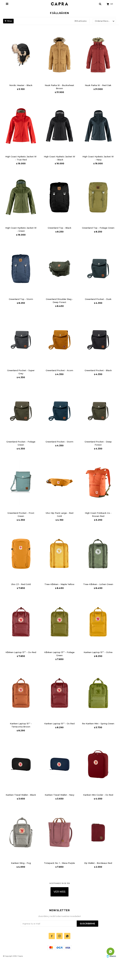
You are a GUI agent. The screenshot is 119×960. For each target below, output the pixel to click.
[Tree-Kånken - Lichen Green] (98, 553)
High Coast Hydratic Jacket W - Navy (98, 158)
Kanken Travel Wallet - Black (21, 795)
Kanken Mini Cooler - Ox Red (98, 795)
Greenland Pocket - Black (98, 370)
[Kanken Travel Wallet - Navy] (59, 764)
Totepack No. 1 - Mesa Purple (59, 863)
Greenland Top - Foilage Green (98, 228)
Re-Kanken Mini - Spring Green (98, 723)
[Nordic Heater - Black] (21, 54)
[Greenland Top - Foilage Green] (98, 197)
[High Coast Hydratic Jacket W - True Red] (21, 126)
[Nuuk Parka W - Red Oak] (98, 54)
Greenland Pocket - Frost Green (20, 514)
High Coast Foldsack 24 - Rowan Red (98, 514)
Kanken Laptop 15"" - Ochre (98, 652)
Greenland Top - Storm (21, 299)
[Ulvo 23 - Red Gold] (21, 553)
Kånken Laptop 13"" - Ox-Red (21, 652)
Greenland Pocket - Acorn (59, 370)
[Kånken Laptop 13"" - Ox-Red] (21, 622)
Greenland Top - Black (59, 228)
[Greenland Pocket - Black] (98, 339)
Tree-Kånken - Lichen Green (98, 584)
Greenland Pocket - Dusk (98, 299)
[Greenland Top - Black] (59, 197)
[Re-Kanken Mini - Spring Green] (98, 693)
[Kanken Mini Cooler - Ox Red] (98, 764)
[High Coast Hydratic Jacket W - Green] (21, 197)
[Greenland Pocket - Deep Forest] (98, 411)
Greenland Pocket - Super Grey (21, 372)
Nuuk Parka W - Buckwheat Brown (59, 87)
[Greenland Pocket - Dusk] (98, 268)
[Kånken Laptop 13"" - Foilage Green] (59, 622)
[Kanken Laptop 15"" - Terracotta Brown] (21, 693)
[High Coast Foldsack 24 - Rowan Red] (98, 482)
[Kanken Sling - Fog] (21, 832)
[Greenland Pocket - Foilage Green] (21, 411)
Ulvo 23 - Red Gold (21, 584)
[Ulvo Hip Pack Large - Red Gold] (59, 482)
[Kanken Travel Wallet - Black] (21, 764)
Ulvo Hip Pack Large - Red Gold (59, 514)
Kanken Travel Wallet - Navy (59, 795)
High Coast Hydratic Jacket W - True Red (21, 158)
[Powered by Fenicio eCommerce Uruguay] (111, 956)
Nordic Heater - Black (20, 85)
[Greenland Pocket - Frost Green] (21, 482)
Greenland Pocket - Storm (59, 441)
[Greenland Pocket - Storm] (59, 411)
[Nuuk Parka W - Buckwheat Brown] (59, 54)
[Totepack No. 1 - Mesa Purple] (59, 832)
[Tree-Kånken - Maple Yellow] (59, 553)
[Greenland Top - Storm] (21, 268)
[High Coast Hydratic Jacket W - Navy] (98, 126)
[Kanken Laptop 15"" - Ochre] (98, 622)
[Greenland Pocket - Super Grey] (21, 339)
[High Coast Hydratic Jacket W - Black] (59, 126)
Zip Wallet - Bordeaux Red (98, 863)
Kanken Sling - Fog (21, 863)
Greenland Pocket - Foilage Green (20, 443)
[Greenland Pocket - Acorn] (59, 339)
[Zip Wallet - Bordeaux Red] (98, 832)
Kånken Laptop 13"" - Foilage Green (59, 654)
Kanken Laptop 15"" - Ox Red (59, 723)
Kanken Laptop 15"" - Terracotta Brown (21, 725)
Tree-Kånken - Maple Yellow (59, 584)
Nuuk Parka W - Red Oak (98, 85)
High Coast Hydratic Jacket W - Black (59, 158)
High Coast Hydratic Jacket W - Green (21, 229)
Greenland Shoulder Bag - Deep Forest (59, 300)
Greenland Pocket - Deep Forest (98, 443)
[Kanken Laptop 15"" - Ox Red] (59, 693)
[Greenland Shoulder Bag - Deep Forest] (59, 268)
